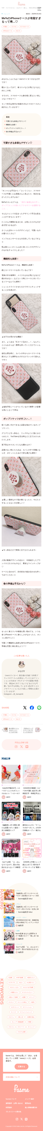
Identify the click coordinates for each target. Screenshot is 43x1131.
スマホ (14, 26)
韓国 (30, 1022)
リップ (33, 997)
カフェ (12, 1017)
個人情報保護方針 (31, 1107)
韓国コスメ (15, 992)
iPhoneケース (8, 31)
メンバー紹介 (29, 1099)
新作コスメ (31, 977)
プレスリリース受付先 (13, 1112)
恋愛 (24, 997)
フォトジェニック (26, 1012)
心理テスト (31, 982)
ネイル (12, 1027)
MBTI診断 (20, 977)
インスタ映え (23, 1002)
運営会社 (28, 1103)
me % (18, 31)
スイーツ (21, 1027)
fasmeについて (11, 1099)
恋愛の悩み (31, 1017)
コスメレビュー (28, 992)
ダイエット (15, 1007)
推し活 (21, 1017)
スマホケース (25, 26)
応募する (21, 1067)
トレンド (32, 1027)
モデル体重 (22, 1032)
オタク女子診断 (28, 987)
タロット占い (15, 987)
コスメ (12, 1002)
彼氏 (33, 1002)
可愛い (6, 26)
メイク (14, 1012)
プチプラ (12, 982)
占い (21, 982)
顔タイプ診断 (14, 997)
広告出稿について (13, 1077)
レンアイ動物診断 (18, 1022)
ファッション (28, 1007)
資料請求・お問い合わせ (14, 1103)
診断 (11, 977)
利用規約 (9, 1107)
